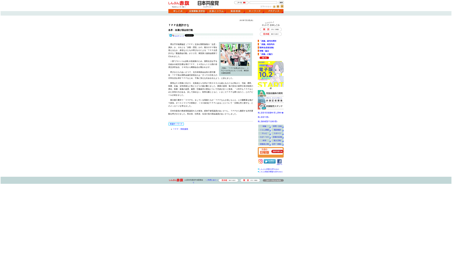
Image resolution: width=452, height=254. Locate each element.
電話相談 (277, 130)
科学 (264, 140)
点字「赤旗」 (277, 144)
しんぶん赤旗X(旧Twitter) (269, 169)
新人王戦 (277, 140)
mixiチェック (179, 36)
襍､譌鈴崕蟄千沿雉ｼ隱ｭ (268, 121)
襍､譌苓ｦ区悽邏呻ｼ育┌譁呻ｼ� (271, 113)
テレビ (264, 133)
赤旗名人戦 (264, 144)
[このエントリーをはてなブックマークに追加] (171, 36)
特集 (264, 126)
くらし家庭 (264, 130)
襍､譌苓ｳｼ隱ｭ (263, 117)
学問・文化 (277, 126)
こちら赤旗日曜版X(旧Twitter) (270, 172)
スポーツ (277, 133)
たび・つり (264, 137)
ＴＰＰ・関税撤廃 (180, 129)
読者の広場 (277, 137)
